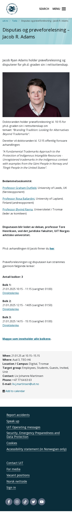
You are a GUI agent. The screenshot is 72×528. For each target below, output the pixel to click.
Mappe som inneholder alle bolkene (27, 339)
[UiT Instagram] (17, 501)
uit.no (5, 20)
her (52, 248)
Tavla (14, 20)
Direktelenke (11, 293)
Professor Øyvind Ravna (18, 209)
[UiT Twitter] (33, 501)
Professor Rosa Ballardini (18, 198)
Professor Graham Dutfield (19, 188)
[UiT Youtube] (41, 501)
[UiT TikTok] (25, 501)
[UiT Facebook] (8, 501)
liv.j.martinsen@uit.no (25, 384)
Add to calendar (15, 391)
